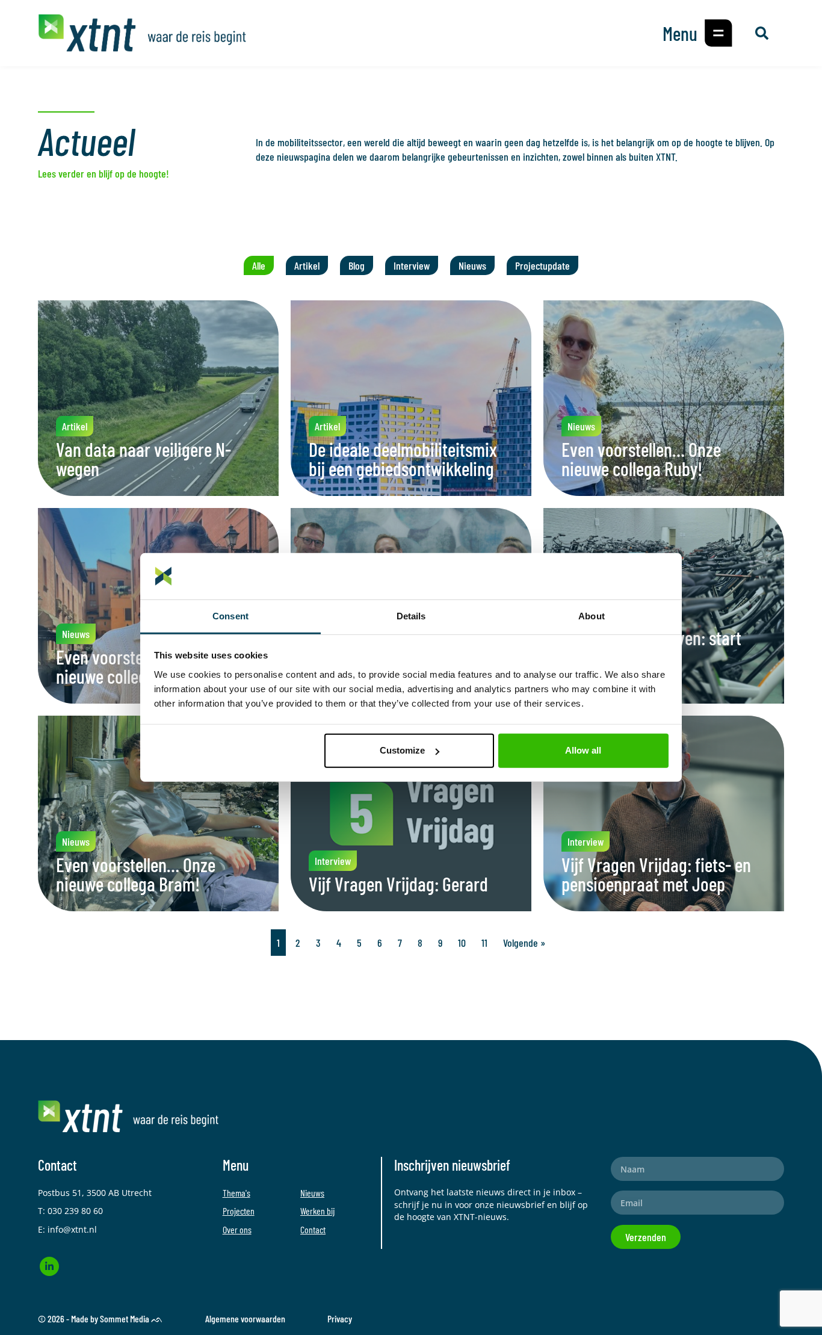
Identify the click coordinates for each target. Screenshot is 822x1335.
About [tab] (591, 616)
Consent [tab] (230, 616)
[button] (718, 33)
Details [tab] (411, 616)
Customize (402, 750)
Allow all (583, 750)
